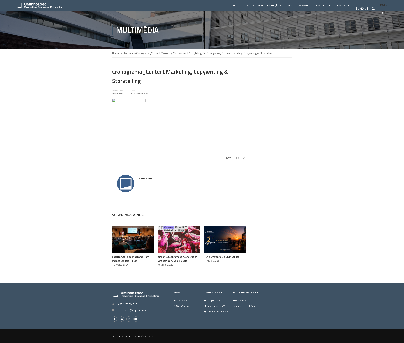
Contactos (343, 5)
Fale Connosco (183, 300)
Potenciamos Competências (125, 335)
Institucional (252, 5)
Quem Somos (182, 306)
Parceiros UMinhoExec (217, 311)
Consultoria (323, 5)
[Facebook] (236, 158)
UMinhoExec (117, 93)
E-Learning (303, 5)
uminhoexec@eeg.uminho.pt (132, 310)
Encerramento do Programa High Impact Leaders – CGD (130, 259)
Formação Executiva (278, 5)
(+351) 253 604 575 (127, 304)
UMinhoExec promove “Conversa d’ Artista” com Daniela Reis (177, 259)
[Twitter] (243, 158)
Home (235, 5)
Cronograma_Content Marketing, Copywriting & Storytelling (169, 53)
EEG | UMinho (213, 300)
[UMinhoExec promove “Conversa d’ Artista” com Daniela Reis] (179, 239)
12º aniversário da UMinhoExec (221, 257)
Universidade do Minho (218, 306)
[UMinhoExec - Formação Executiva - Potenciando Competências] (39, 5)
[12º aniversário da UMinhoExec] (225, 239)
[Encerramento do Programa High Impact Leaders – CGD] (133, 239)
